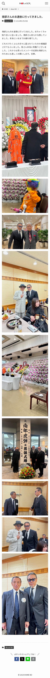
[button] (16, 659)
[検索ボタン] (3, 3)
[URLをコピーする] (33, 659)
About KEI (8, 21)
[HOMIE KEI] (25, 3)
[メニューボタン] (46, 3)
